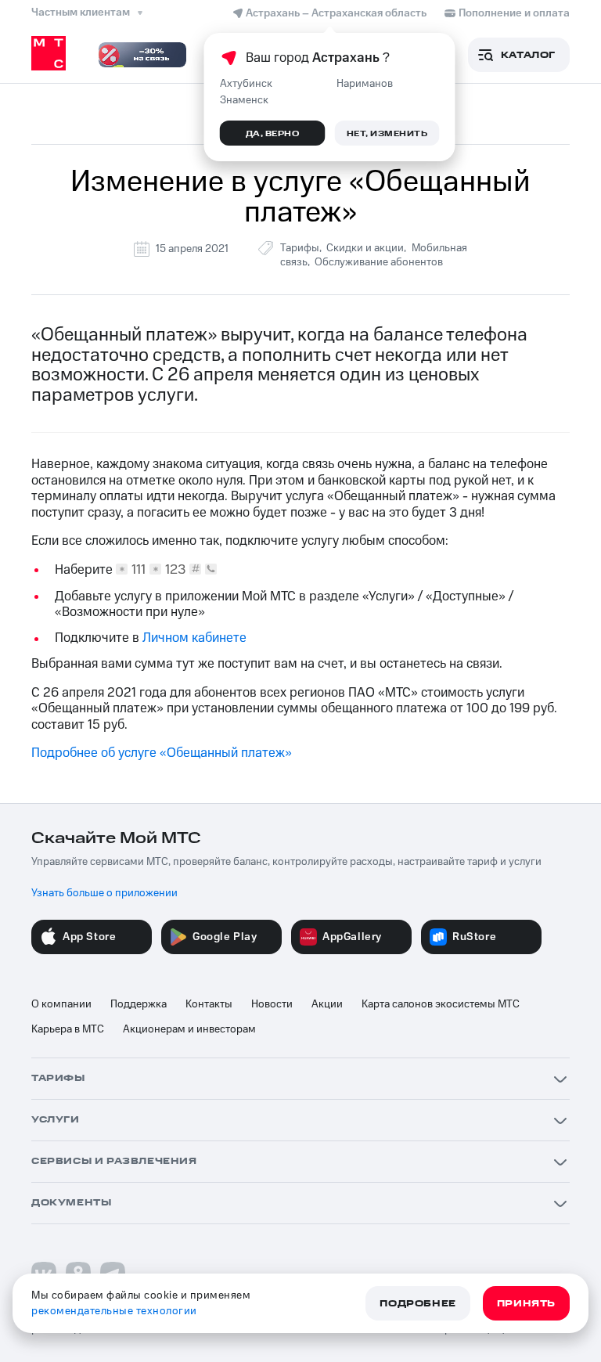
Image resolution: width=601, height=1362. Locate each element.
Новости (272, 1004)
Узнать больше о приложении (104, 893)
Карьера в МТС (67, 1029)
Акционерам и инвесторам (189, 1029)
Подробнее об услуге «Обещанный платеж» (161, 753)
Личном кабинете (194, 638)
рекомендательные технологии (114, 1311)
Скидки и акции (365, 248)
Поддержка (138, 1004)
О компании (61, 1004)
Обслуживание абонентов (379, 262)
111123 (159, 569)
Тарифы (299, 248)
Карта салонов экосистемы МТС (441, 1004)
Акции (327, 1004)
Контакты (208, 1004)
